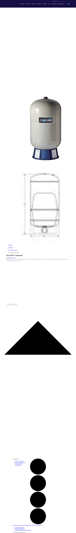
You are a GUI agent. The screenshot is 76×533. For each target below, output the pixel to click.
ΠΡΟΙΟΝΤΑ (11, 247)
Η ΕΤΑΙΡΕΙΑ (22, 3)
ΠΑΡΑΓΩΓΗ (44, 3)
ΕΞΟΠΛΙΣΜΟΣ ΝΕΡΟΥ (13, 250)
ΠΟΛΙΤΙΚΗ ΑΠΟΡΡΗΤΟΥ (20, 528)
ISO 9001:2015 (15, 525)
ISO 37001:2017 (33, 525)
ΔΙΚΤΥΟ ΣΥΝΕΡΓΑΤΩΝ (65, 1)
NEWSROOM (54, 3)
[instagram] (38, 507)
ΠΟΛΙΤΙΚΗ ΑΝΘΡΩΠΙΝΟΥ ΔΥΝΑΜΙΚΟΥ (23, 530)
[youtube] (38, 490)
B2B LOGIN (55, 1)
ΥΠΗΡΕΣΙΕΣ (33, 3)
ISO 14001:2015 (21, 525)
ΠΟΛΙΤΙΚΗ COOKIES (19, 527)
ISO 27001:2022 (39, 525)
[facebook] (38, 474)
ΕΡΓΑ (49, 3)
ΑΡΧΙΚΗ (10, 245)
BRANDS (39, 3)
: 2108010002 (19, 461)
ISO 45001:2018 (27, 525)
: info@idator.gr (20, 462)
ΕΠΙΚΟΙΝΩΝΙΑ (61, 3)
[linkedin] (38, 524)
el (68, 3)
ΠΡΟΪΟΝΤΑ (28, 3)
